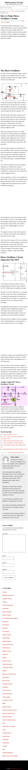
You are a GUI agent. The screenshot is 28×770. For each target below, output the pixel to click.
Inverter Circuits (6, 661)
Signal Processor (7, 716)
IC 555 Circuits (6, 647)
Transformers (6, 736)
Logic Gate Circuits (7, 667)
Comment (5, 533)
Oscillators (5, 687)
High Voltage (5, 638)
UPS (3, 749)
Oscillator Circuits (7, 684)
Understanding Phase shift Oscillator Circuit (14, 449)
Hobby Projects (6, 641)
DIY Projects (5, 625)
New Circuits (5, 680)
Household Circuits (7, 644)
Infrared (4, 657)
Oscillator (16, 452)
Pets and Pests (6, 690)
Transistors (5, 739)
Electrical (4, 628)
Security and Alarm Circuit (9, 710)
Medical (4, 670)
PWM (3, 703)
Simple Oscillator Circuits (9, 434)
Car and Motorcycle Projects (10, 618)
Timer (4, 729)
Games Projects (6, 634)
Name (4, 555)
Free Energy (5, 631)
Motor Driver (5, 677)
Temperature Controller (8, 726)
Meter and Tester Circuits (9, 674)
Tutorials (4, 746)
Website (4, 569)
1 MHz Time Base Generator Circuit (12, 440)
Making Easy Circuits (14, 2)
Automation (5, 608)
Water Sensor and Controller (10, 756)
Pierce (22, 452)
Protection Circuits (7, 700)
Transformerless (6, 733)
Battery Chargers (7, 611)
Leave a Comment (5, 22)
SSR (3, 723)
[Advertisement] (14, 55)
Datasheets (5, 621)
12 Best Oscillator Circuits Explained (12, 443)
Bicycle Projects (6, 615)
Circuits (10, 452)
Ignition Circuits (6, 651)
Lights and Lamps (7, 664)
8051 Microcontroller (8, 595)
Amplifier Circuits (7, 598)
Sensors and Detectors (8, 713)
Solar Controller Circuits (9, 720)
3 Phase (4, 592)
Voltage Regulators (7, 752)
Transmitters (5, 742)
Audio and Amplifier (7, 605)
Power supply (6, 697)
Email (4, 562)
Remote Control (6, 706)
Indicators (5, 654)
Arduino (4, 602)
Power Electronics (7, 693)
